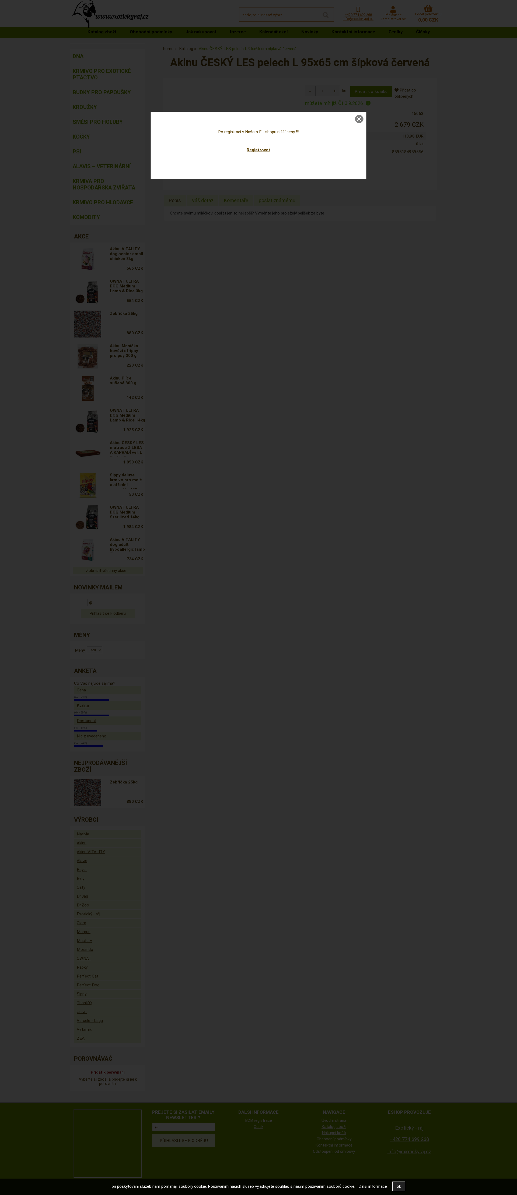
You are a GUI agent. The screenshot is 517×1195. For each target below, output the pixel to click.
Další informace (372, 1186)
